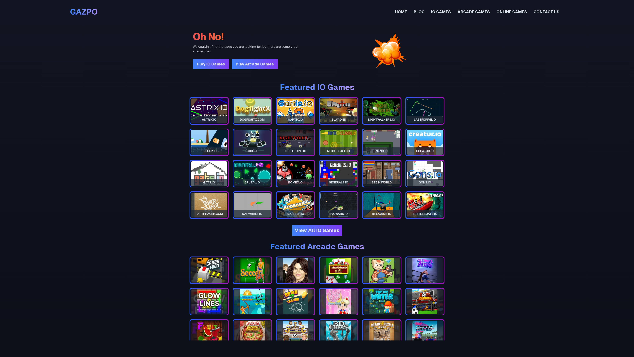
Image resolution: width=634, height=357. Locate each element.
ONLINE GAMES (511, 12)
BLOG (419, 12)
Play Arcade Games (255, 64)
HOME (401, 12)
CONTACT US (546, 12)
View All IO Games (317, 230)
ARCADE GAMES (474, 12)
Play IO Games (211, 64)
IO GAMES (441, 12)
